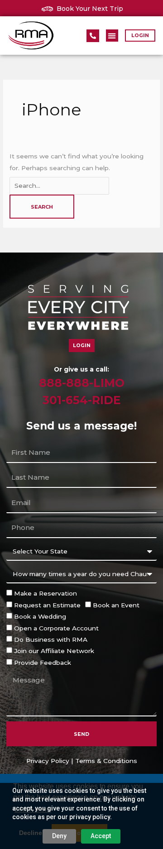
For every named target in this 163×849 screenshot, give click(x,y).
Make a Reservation (45, 593)
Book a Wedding (40, 616)
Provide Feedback (42, 662)
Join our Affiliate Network (54, 650)
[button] (112, 35)
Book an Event (116, 605)
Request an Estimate (47, 605)
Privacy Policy (47, 760)
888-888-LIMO (82, 383)
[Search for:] (59, 185)
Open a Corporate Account (56, 628)
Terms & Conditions (106, 760)
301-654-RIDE (82, 400)
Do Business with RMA (50, 639)
